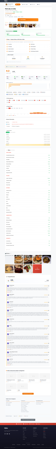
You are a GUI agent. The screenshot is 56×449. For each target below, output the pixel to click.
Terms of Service (35, 434)
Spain (23, 434)
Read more (8, 307)
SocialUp (43, 444)
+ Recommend (19, 22)
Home (5, 6)
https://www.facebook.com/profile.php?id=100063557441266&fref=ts (23, 124)
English (44, 431)
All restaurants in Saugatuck (39, 402)
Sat (7, 108)
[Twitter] (9, 434)
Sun (9, 108)
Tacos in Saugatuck (23, 407)
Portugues (44, 437)
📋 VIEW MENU (22, 19)
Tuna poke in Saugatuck (24, 406)
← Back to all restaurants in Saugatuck (28, 419)
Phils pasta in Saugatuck (24, 410)
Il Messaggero (18, 444)
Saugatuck (8, 6)
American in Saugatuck (9, 402)
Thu (19, 108)
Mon (12, 108)
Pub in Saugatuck (8, 405)
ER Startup (38, 444)
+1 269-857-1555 (14, 122)
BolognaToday (33, 444)
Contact (34, 431)
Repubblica (13, 444)
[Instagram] (7, 434)
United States (25, 437)
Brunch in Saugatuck (23, 405)
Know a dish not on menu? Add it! (22, 66)
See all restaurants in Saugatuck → (28, 393)
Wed (17, 108)
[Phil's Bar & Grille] (7, 25)
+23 (38, 25)
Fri (21, 108)
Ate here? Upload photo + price (11, 66)
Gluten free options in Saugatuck (25, 402)
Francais (44, 434)
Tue (14, 108)
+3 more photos (37, 269)
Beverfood (28, 444)
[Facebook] (5, 434)
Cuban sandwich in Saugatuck (25, 411)
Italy (23, 431)
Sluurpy (24, 439)
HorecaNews (23, 444)
